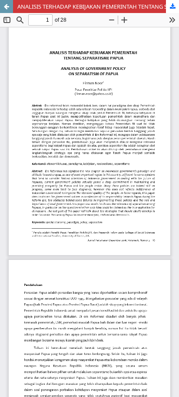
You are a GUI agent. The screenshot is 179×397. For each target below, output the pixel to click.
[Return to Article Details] (6, 6)
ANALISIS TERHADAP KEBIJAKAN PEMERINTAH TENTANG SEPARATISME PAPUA (98, 6)
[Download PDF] (172, 6)
